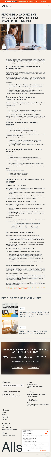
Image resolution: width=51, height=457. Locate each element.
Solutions (4, 414)
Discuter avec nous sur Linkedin (11, 396)
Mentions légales (32, 384)
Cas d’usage (5, 416)
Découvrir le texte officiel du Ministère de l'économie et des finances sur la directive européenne (25, 287)
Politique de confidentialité (35, 386)
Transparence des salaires (9, 429)
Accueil (4, 412)
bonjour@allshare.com (8, 435)
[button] (48, 6)
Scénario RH (5, 426)
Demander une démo (8, 394)
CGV (28, 388)
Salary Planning (6, 427)
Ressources (6, 52)
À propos (4, 419)
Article (11, 52)
